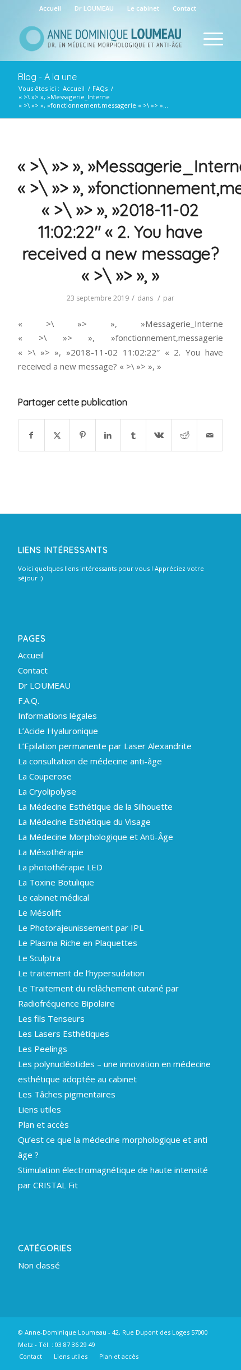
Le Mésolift (39, 912)
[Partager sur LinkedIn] (108, 435)
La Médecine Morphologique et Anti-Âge (95, 836)
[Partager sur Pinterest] (82, 435)
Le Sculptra (39, 957)
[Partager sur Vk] (158, 435)
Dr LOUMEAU (94, 8)
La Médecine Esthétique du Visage (84, 821)
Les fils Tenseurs (51, 1018)
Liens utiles (39, 1109)
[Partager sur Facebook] (31, 435)
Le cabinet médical (53, 897)
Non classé (39, 1265)
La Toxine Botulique (56, 882)
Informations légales (57, 715)
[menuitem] (50, 8)
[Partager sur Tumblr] (133, 435)
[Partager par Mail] (209, 435)
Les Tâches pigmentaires (66, 1094)
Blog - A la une (47, 76)
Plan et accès (43, 1124)
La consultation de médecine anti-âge (90, 761)
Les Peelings (42, 1048)
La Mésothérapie (51, 851)
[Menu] (207, 38)
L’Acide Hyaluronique (58, 730)
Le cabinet (143, 8)
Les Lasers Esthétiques (63, 1033)
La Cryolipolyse (47, 791)
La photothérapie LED (60, 867)
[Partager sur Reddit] (184, 435)
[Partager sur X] (57, 435)
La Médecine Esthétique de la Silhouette (95, 806)
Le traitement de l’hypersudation (81, 973)
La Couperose (45, 776)
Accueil (50, 8)
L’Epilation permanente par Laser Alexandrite (105, 745)
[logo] (100, 38)
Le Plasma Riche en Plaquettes (77, 942)
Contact (184, 8)
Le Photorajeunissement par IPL (80, 927)
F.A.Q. (28, 700)
